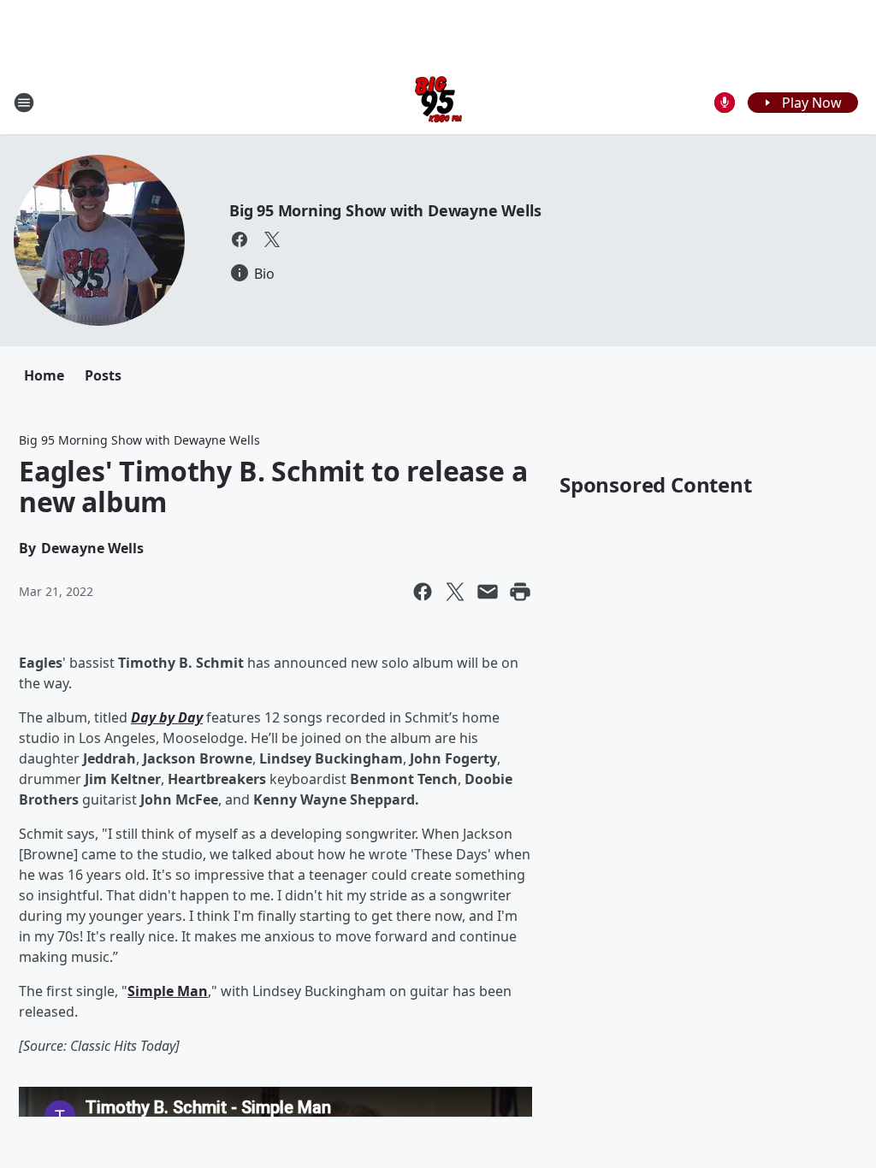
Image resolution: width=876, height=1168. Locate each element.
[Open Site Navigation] (24, 102)
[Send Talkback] (724, 102)
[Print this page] (520, 592)
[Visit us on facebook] (239, 239)
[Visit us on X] (272, 239)
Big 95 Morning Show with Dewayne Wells (385, 210)
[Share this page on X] (455, 592)
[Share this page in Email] (488, 592)
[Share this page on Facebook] (423, 592)
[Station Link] (438, 102)
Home (44, 375)
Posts (103, 375)
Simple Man (167, 991)
